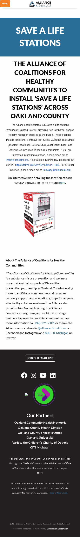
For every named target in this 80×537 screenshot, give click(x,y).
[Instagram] (34, 375)
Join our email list (40, 358)
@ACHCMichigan (57, 333)
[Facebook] (25, 375)
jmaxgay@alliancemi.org (56, 169)
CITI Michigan (40, 447)
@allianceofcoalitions (52, 328)
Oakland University (40, 437)
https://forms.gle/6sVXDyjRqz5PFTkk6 (37, 164)
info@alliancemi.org (17, 159)
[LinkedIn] (53, 375)
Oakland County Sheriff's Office (40, 432)
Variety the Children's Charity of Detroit (40, 442)
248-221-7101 (45, 323)
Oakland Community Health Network (40, 422)
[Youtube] (44, 375)
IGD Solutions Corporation (57, 528)
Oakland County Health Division (40, 427)
